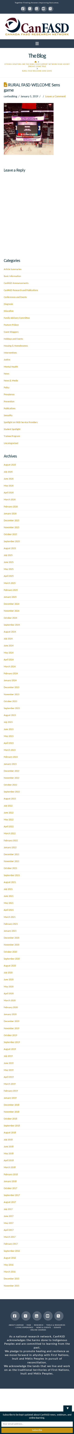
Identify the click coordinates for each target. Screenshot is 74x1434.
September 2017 (12, 1195)
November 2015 (11, 1286)
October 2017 (10, 1188)
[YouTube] (44, 9)
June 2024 (8, 645)
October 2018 (10, 1119)
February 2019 (11, 1091)
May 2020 (8, 986)
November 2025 (11, 527)
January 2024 (10, 680)
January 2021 (10, 931)
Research (38, 1325)
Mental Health (11, 367)
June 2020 (8, 979)
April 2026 (9, 492)
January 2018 (10, 1181)
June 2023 (8, 729)
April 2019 (9, 1077)
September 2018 (12, 1125)
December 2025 (11, 520)
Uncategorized (11, 443)
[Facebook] (23, 9)
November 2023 (11, 694)
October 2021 (10, 868)
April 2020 (9, 993)
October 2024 (10, 618)
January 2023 (10, 764)
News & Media (11, 380)
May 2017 (8, 1223)
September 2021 (12, 875)
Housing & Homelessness (16, 346)
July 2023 (8, 722)
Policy (6, 387)
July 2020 (8, 972)
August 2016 (10, 1258)
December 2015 (11, 1279)
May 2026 (8, 486)
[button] (37, 44)
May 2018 (8, 1153)
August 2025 (10, 548)
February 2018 (11, 1174)
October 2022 (10, 785)
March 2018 (9, 1167)
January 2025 (10, 597)
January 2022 (10, 847)
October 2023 (10, 701)
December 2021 (11, 854)
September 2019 (12, 1042)
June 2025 (8, 562)
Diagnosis (8, 304)
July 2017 (8, 1209)
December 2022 (11, 771)
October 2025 (10, 534)
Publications (9, 408)
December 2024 (11, 604)
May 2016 (8, 1265)
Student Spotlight (12, 429)
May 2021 (8, 903)
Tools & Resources (55, 1325)
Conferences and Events (15, 297)
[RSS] (50, 9)
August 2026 (10, 465)
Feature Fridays (11, 325)
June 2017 (8, 1216)
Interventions (10, 353)
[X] (30, 9)
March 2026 (9, 499)
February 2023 (11, 757)
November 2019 (11, 1028)
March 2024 (9, 666)
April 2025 (9, 576)
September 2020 (12, 959)
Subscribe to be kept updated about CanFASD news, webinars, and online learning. (37, 1416)
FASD (29, 1325)
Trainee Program (12, 436)
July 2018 (8, 1140)
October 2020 (10, 952)
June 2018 (8, 1146)
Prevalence (9, 394)
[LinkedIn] (37, 9)
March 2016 (9, 1272)
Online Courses (38, 1330)
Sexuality (8, 415)
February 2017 (11, 1244)
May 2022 (8, 819)
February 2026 (11, 506)
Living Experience (24, 1328)
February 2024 (11, 673)
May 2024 (8, 653)
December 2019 (11, 1021)
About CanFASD (16, 1325)
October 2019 (10, 1035)
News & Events (43, 1328)
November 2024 (11, 611)
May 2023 (8, 736)
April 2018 (9, 1160)
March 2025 (9, 583)
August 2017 (10, 1202)
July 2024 (8, 639)
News (6, 374)
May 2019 (8, 1070)
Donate (57, 1328)
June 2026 (8, 479)
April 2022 (9, 826)
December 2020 (11, 938)
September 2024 (12, 625)
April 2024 (9, 659)
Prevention (9, 401)
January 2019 (10, 1098)
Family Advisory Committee (17, 318)
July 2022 (8, 806)
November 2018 (11, 1112)
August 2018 (10, 1132)
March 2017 (9, 1237)
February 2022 (11, 840)
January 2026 (10, 513)
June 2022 (8, 813)
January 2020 (10, 1014)
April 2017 (9, 1230)
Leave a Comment (55, 96)
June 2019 (8, 1063)
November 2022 (11, 778)
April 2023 (9, 743)
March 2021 (9, 917)
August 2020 (10, 966)
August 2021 (10, 882)
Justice (7, 359)
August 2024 (10, 632)
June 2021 (8, 896)
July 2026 (8, 472)
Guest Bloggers (11, 332)
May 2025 (8, 569)
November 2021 (11, 861)
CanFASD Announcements (16, 283)
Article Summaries (12, 269)
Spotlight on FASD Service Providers (21, 422)
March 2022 (9, 833)
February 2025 (11, 590)
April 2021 (9, 910)
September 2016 (12, 1251)
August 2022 (10, 798)
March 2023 (9, 750)
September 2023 (12, 708)
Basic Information (12, 276)
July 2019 (8, 1056)
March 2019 (9, 1084)
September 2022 (12, 792)
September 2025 (12, 541)
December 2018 (11, 1105)
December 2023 (11, 687)
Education (8, 311)
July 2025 (8, 555)
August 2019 (10, 1049)
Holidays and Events (13, 339)
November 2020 (11, 945)
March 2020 (9, 1000)
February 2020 (11, 1007)
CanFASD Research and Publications (21, 290)
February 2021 (11, 924)
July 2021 (8, 889)
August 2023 (10, 715)
